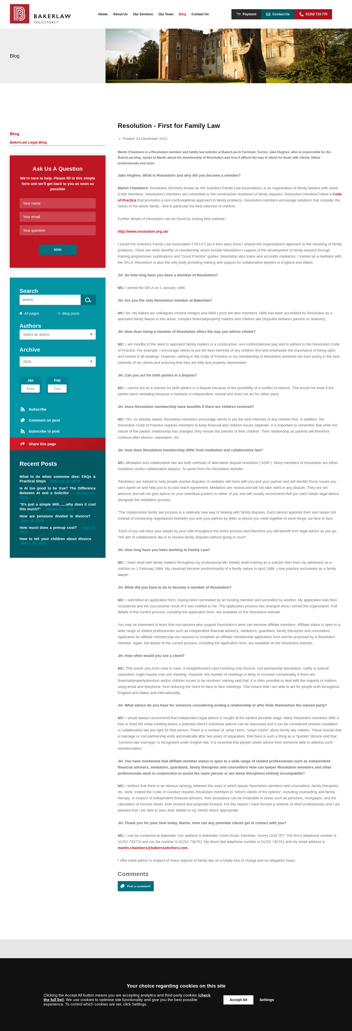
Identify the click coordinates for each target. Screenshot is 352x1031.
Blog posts (70, 313)
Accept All (238, 1000)
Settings (267, 1000)
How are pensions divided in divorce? (55, 516)
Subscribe (37, 409)
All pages (31, 313)
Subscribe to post (44, 431)
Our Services (143, 14)
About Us (120, 14)
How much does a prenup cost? (48, 528)
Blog (182, 14)
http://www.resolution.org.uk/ (143, 231)
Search (29, 291)
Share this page (42, 444)
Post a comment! (139, 886)
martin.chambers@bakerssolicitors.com (153, 848)
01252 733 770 (316, 14)
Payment (249, 14)
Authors (30, 326)
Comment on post (44, 420)
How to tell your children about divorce (55, 539)
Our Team (165, 14)
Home (103, 14)
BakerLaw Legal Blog (28, 142)
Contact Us (200, 14)
